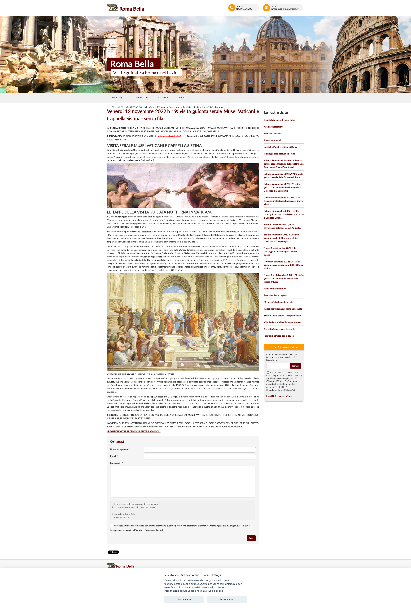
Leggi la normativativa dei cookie (205, 590)
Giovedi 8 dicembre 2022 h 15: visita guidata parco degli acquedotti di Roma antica (283, 265)
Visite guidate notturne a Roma (279, 153)
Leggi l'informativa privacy (279, 396)
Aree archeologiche (274, 126)
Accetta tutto (226, 599)
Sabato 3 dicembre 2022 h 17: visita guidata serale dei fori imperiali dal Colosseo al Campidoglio (281, 238)
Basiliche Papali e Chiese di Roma (280, 146)
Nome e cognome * (119, 449)
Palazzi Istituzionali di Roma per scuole (283, 308)
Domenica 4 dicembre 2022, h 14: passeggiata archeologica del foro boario (280, 251)
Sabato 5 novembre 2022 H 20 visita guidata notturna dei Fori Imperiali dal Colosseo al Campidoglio (282, 187)
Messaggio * (116, 463)
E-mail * (114, 456)
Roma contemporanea (275, 288)
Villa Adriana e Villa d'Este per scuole (282, 322)
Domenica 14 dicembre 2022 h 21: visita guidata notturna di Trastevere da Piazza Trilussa (284, 278)
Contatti (182, 97)
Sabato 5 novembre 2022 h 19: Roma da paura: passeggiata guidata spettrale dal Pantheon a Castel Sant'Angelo (284, 163)
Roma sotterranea (273, 133)
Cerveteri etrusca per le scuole (279, 329)
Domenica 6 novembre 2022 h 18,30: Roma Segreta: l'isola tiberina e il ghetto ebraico (284, 201)
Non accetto (184, 599)
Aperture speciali (272, 140)
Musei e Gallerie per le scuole (278, 302)
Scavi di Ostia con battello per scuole (282, 315)
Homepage (117, 97)
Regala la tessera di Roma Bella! (279, 120)
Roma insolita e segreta (275, 295)
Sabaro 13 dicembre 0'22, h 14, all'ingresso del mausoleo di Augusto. (282, 226)
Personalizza (171, 590)
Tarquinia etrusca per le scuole (279, 335)
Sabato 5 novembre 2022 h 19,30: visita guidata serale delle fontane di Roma (283, 175)
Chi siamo (163, 97)
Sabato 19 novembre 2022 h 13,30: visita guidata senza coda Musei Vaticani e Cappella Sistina (284, 214)
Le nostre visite (140, 97)
